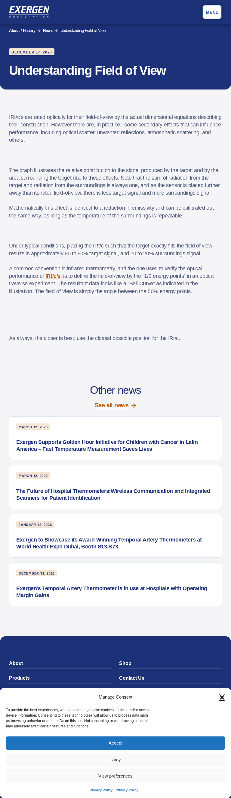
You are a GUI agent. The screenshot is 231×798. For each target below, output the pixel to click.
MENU (212, 12)
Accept (115, 742)
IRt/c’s (52, 276)
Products (19, 678)
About (16, 663)
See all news (112, 405)
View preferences (115, 775)
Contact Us (131, 678)
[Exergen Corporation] (29, 12)
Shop (125, 663)
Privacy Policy (101, 790)
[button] (222, 697)
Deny (115, 759)
